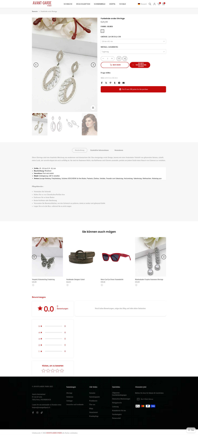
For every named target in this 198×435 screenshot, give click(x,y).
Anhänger (69, 401)
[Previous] (36, 65)
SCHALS (122, 4)
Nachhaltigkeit (117, 414)
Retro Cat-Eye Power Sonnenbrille (112, 279)
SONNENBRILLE (99, 4)
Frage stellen (105, 73)
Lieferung (115, 407)
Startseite (35, 11)
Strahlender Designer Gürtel (75, 279)
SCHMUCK (68, 4)
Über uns (92, 404)
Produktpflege (93, 416)
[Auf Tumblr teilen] (115, 83)
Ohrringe (69, 393)
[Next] (93, 65)
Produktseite (93, 401)
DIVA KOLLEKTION (83, 4)
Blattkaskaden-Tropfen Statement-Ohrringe (149, 279)
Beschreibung (79, 150)
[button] (143, 4)
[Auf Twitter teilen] (106, 83)
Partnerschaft (116, 418)
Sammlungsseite (94, 397)
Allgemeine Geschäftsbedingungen (119, 394)
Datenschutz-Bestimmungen (121, 399)
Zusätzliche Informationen (99, 150)
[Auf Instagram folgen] (37, 412)
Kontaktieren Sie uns (119, 410)
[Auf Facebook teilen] (102, 83)
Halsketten (69, 397)
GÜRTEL (112, 4)
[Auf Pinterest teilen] (110, 83)
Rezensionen (119, 150)
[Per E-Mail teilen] (123, 83)
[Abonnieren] (162, 399)
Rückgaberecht (117, 403)
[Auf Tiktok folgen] (42, 412)
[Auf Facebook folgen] (33, 412)
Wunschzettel (93, 412)
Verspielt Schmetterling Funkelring (43, 279)
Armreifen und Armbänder (75, 404)
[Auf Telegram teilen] (119, 83)
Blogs (91, 408)
